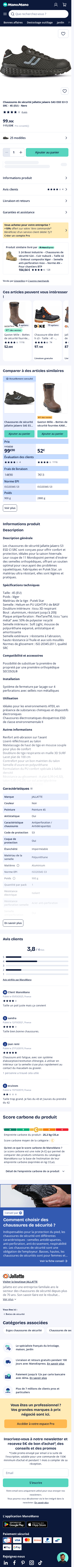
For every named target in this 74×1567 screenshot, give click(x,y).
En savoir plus (41, 1502)
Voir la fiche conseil (52, 1261)
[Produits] (5, 14)
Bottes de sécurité (15, 1314)
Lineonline (19, 280)
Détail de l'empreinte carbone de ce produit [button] (32, 1171)
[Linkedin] (6, 1563)
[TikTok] (40, 1563)
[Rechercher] (12, 13)
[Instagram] (31, 1563)
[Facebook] (14, 1563)
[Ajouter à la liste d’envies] (64, 91)
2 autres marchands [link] (38, 280)
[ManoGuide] (62, 1558)
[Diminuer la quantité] (6, 152)
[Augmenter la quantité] (20, 152)
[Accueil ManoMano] (26, 5)
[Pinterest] (23, 1563)
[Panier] (64, 5)
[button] (35, 258)
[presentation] (63, 1171)
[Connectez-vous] (56, 5)
